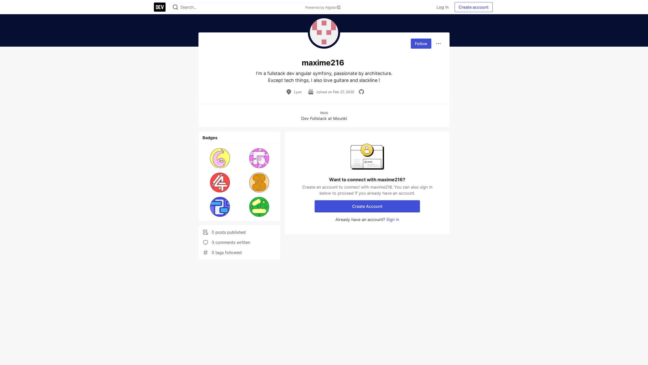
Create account (474, 7)
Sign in (392, 219)
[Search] (175, 7)
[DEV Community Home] (159, 7)
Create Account (367, 206)
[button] (220, 158)
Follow (421, 43)
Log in (443, 7)
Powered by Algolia (321, 7)
